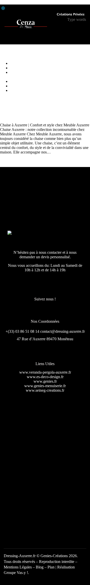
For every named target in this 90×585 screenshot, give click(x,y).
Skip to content (12, 2)
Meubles (9, 116)
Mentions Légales (18, 567)
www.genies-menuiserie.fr (45, 386)
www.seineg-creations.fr (45, 390)
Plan (51, 567)
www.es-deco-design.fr (45, 377)
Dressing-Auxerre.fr (20, 556)
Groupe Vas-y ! (16, 572)
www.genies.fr (45, 381)
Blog (40, 567)
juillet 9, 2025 (28, 116)
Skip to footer (35, 2)
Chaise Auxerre (12, 107)
